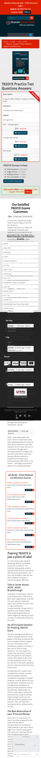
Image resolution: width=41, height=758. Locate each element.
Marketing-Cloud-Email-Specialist (16, 304)
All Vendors (12, 328)
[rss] (17, 418)
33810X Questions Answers (17, 528)
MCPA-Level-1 (8, 308)
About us (11, 345)
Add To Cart (21, 133)
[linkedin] (29, 416)
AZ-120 (6, 295)
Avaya (12, 41)
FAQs (10, 342)
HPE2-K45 (7, 274)
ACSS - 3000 (22, 41)
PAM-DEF (7, 248)
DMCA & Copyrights (15, 350)
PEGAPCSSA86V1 (10, 261)
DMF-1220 (7, 269)
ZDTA (5, 244)
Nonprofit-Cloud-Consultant (14, 282)
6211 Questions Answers (16, 540)
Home (5, 41)
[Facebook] (16, 416)
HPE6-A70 (7, 300)
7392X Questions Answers (17, 506)
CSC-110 (6, 278)
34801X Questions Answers (17, 483)
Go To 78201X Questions (13, 181)
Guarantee (12, 331)
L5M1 (5, 257)
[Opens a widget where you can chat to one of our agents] (26, 745)
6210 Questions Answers (16, 494)
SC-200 (6, 265)
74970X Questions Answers (17, 518)
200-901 (6, 287)
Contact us (12, 348)
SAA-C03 (6, 252)
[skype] (25, 416)
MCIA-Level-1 (8, 291)
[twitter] (20, 416)
